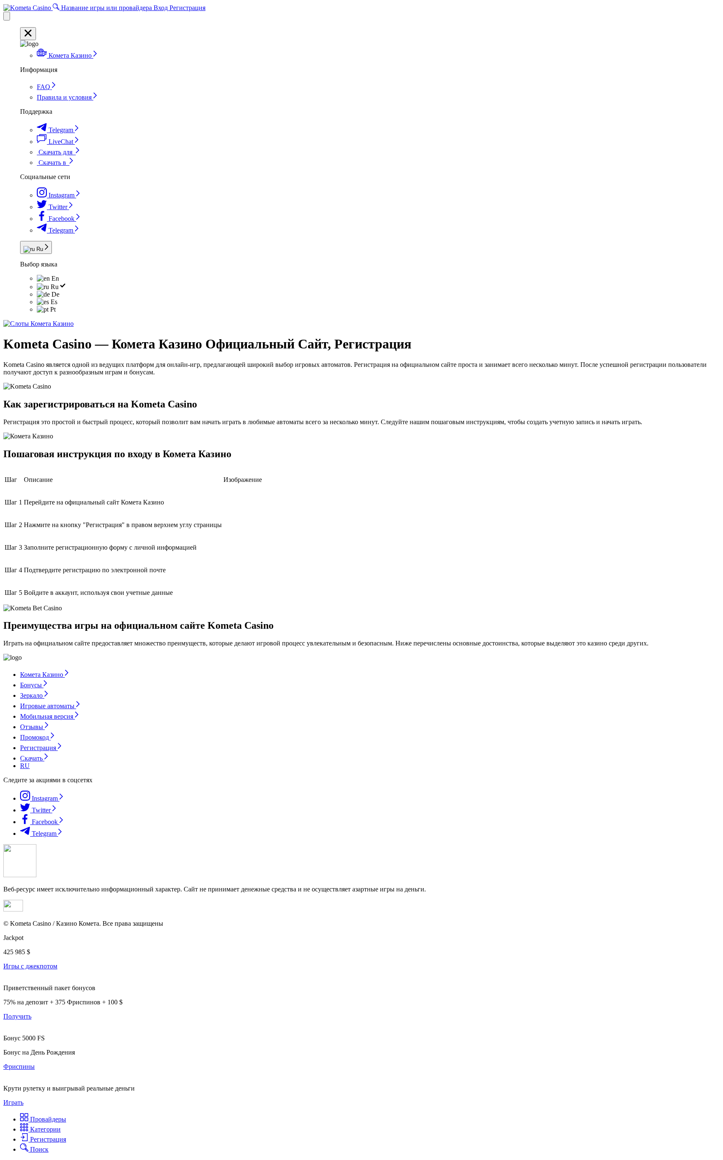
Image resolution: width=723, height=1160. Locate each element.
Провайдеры (47, 1119)
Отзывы (32, 726)
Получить (17, 1016)
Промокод (35, 737)
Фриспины (19, 1066)
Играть (13, 1102)
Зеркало (32, 695)
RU (25, 765)
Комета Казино (42, 674)
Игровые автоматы (48, 705)
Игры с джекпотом (30, 966)
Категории (44, 1129)
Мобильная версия (47, 716)
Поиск (38, 1149)
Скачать (32, 758)
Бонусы (32, 685)
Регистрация (187, 7)
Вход (161, 7)
